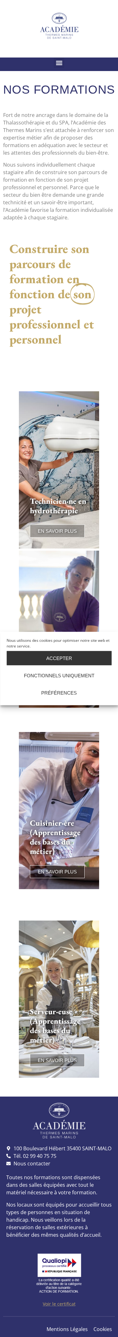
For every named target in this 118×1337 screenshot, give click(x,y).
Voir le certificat (59, 1304)
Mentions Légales (67, 1329)
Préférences (59, 692)
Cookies (102, 1329)
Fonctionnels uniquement (59, 675)
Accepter (59, 658)
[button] (59, 63)
